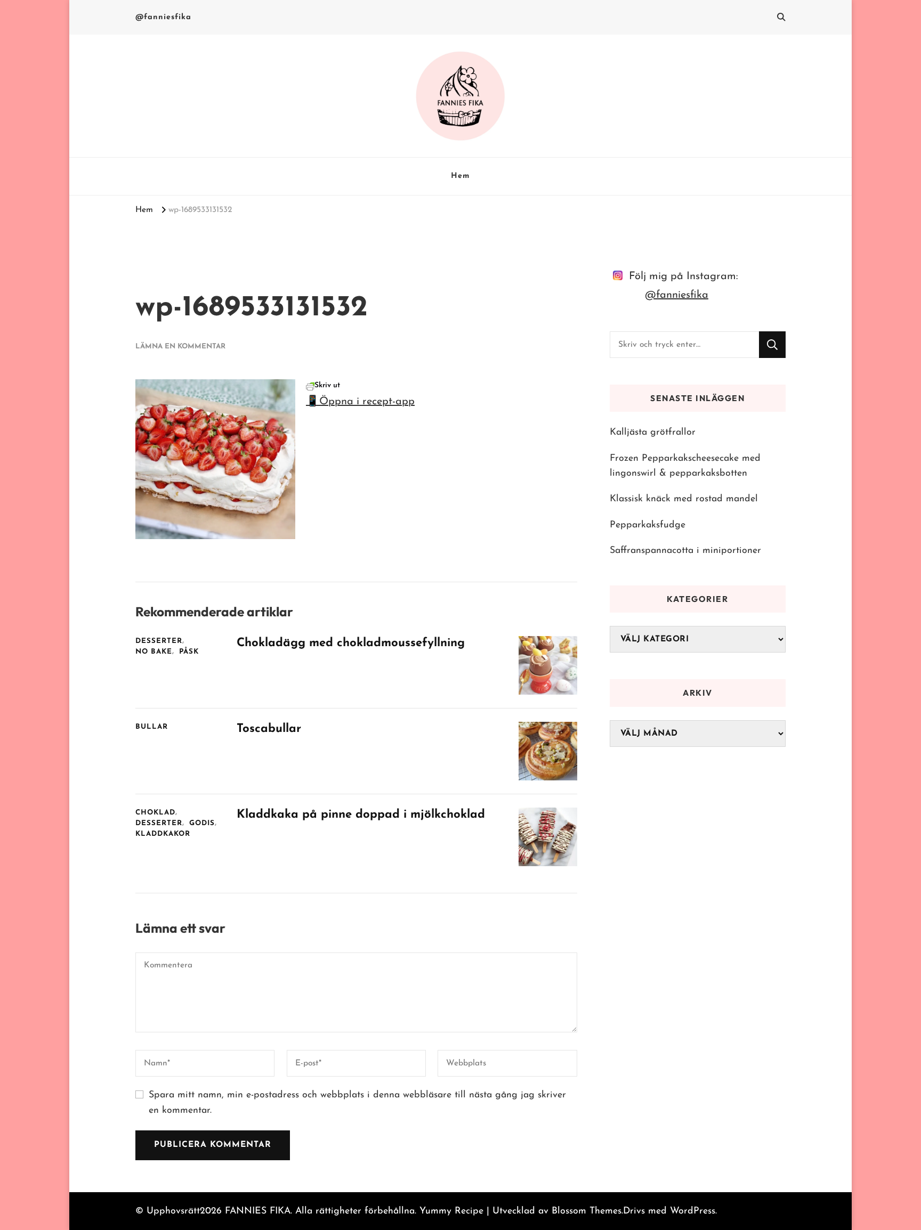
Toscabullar (269, 729)
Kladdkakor (162, 833)
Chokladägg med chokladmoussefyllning (351, 643)
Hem (460, 176)
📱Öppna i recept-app (360, 401)
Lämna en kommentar (180, 346)
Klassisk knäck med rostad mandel (684, 498)
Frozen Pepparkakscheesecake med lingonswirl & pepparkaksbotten (685, 466)
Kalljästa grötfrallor (653, 432)
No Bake (153, 651)
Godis (202, 823)
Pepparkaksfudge (647, 525)
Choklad (155, 812)
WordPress (692, 1211)
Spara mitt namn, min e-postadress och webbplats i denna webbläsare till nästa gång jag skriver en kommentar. (357, 1102)
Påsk (189, 651)
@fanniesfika (163, 17)
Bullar (151, 726)
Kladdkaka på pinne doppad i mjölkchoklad (361, 815)
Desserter (158, 641)
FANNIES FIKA (257, 1211)
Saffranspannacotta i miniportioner (685, 550)
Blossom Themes (586, 1211)
